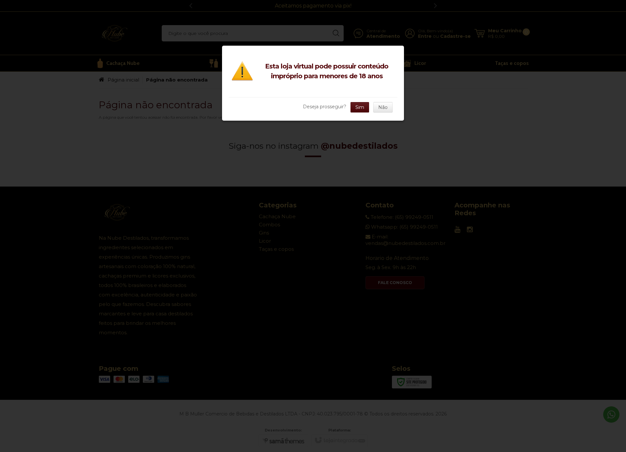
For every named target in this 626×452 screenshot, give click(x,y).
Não (383, 107)
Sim (359, 107)
